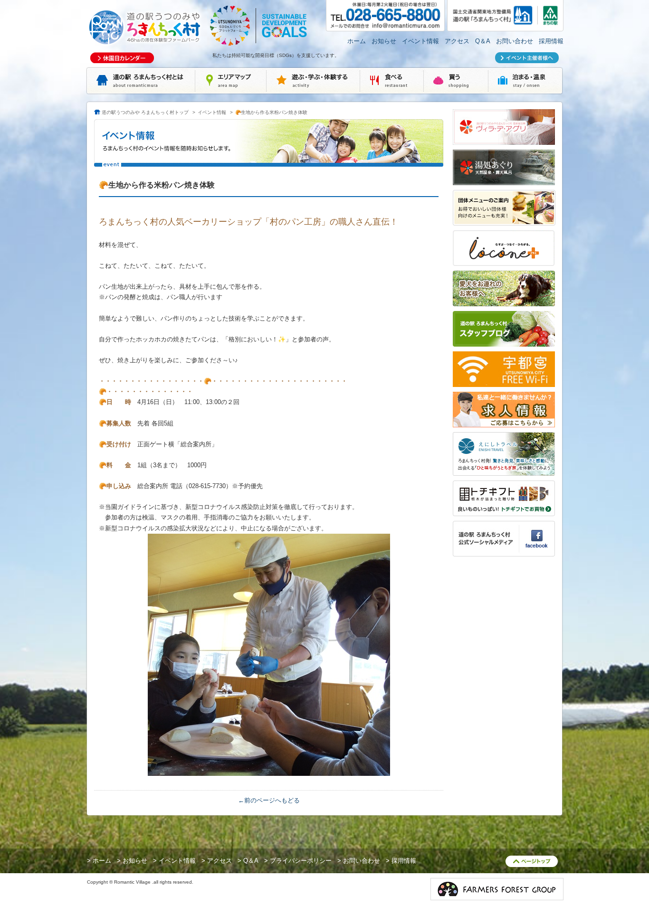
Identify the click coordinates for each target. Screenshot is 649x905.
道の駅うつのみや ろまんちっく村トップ (145, 112)
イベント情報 (420, 41)
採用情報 (551, 41)
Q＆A (482, 41)
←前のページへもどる (269, 800)
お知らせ (384, 41)
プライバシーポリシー (301, 860)
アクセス (457, 41)
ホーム (356, 41)
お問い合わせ (514, 41)
